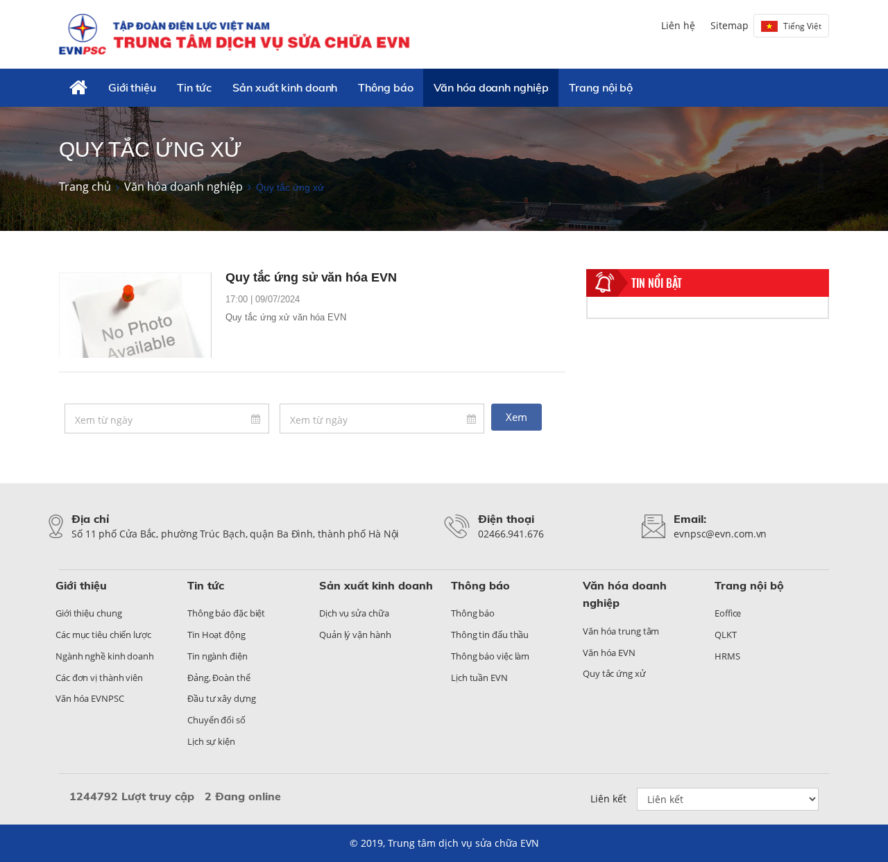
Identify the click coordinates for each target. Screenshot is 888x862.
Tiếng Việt (802, 26)
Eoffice (728, 613)
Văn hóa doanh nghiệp (491, 87)
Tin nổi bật (656, 283)
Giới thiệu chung (88, 613)
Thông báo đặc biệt (226, 613)
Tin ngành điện (217, 656)
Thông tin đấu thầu (490, 634)
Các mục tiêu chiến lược (103, 634)
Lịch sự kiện (211, 741)
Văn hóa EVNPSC (90, 698)
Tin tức (194, 87)
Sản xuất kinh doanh (284, 87)
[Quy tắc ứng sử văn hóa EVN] (135, 316)
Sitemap (729, 25)
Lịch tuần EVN (479, 677)
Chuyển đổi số (216, 720)
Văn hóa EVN (609, 652)
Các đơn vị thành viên (99, 677)
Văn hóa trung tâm (621, 631)
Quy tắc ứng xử (614, 673)
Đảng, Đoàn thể (218, 677)
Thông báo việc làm (490, 656)
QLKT (726, 634)
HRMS (727, 656)
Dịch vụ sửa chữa (353, 613)
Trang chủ (85, 186)
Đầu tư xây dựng (221, 698)
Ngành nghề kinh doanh (105, 656)
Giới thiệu (132, 87)
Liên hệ (678, 25)
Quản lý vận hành (355, 634)
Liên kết (608, 798)
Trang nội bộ (601, 87)
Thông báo (385, 87)
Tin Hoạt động (216, 634)
